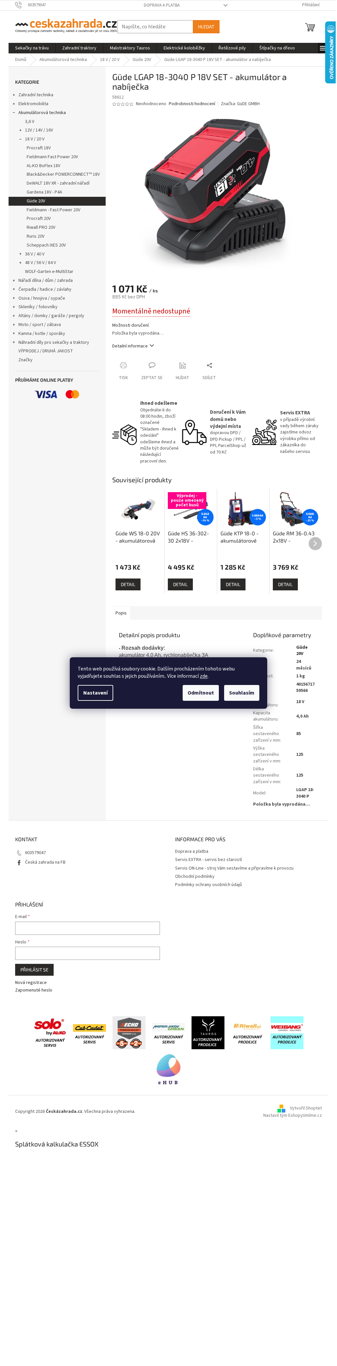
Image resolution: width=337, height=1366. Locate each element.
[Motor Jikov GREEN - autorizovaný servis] (168, 1032)
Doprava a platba (162, 5)
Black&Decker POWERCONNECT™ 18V (63, 174)
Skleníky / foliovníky (38, 307)
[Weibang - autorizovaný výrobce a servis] (287, 1032)
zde (204, 676)
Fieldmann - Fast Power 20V (53, 210)
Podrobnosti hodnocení (192, 104)
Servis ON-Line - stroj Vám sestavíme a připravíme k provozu (234, 868)
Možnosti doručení (130, 325)
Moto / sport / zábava (39, 324)
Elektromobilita (33, 104)
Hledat (206, 26)
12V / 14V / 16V (39, 130)
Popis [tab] (121, 613)
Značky (25, 360)
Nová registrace (31, 983)
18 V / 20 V (34, 139)
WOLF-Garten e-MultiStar (49, 271)
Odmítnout (201, 693)
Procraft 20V (39, 218)
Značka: (240, 104)
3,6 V (29, 121)
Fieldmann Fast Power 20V (52, 157)
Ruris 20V (35, 236)
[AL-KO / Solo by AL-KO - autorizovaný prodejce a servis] (50, 1032)
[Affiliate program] (168, 1068)
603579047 (35, 852)
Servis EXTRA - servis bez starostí (208, 859)
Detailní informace (130, 346)
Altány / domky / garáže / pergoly (51, 315)
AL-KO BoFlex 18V (43, 166)
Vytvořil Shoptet (306, 1108)
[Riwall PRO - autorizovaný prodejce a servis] (247, 1032)
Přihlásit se (34, 969)
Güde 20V (36, 201)
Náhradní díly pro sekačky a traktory (53, 342)
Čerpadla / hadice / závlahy (44, 289)
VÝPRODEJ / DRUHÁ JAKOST (45, 351)
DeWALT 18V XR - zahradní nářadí (58, 183)
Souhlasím (241, 693)
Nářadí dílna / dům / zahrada (45, 280)
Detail (128, 584)
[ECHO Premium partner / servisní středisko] (129, 1032)
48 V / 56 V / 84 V (40, 262)
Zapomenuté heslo (33, 990)
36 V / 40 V (34, 254)
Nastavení (95, 693)
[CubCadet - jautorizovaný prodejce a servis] (89, 1032)
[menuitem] (32, 48)
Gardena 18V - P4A (44, 192)
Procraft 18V (39, 148)
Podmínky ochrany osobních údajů (208, 884)
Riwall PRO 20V (41, 227)
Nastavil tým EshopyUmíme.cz (292, 1115)
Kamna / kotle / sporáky (41, 333)
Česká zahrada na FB (45, 862)
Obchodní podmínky (195, 876)
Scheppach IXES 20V (46, 245)
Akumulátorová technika (42, 112)
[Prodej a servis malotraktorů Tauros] (208, 1032)
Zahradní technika (35, 95)
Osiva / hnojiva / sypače (41, 298)
